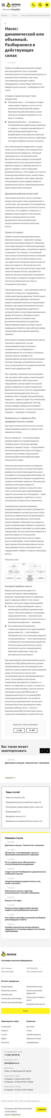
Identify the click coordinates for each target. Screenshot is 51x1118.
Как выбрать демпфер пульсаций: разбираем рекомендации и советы (25, 919)
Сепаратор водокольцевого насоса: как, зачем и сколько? (23, 882)
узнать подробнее (13, 1114)
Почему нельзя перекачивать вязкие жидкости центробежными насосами (21, 909)
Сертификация (32, 1042)
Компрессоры (6, 994)
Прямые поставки (33, 1038)
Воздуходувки (7, 986)
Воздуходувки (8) (13, 811)
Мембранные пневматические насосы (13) (24, 821)
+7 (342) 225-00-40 (12, 1055)
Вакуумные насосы (9, 990)
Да (20, 730)
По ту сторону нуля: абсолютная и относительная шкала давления (20, 863)
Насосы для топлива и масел (35, 998)
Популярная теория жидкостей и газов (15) (24, 807)
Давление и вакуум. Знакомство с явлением (24, 845)
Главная (4, 15)
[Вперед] (47, 750)
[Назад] (42, 750)
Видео (3, 1038)
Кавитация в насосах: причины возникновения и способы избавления (22, 892)
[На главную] (8, 954)
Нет (33, 730)
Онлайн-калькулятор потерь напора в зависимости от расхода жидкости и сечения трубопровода (25, 929)
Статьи (14, 15)
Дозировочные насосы (35, 1004)
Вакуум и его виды (13, 901)
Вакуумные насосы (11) (16, 816)
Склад (28, 1030)
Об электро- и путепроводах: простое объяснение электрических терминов (22, 854)
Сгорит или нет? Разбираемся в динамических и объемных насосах (25, 873)
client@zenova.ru (11, 1063)
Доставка (30, 1026)
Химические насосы (34, 986)
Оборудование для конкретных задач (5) (23, 802)
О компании (6, 1026)
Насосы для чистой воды (11, 998)
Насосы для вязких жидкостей (34, 992)
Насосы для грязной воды (11, 1002)
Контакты (5, 1042)
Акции (25, 1011)
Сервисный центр (33, 1034)
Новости (4, 1030)
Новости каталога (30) (15, 797)
